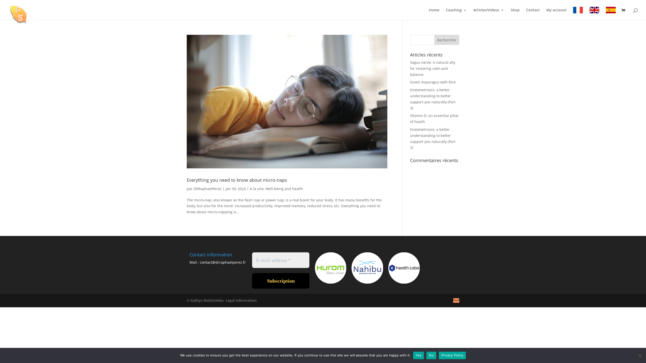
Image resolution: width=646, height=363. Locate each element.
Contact (533, 10)
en (594, 11)
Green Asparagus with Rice (433, 82)
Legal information (241, 300)
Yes (419, 355)
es (611, 11)
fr (578, 11)
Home (434, 10)
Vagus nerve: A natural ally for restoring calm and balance (432, 68)
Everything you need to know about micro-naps (237, 180)
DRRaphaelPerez (208, 188)
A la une (257, 188)
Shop (515, 10)
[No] (639, 355)
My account (556, 10)
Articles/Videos (486, 10)
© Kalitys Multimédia (205, 300)
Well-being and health (284, 188)
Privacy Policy (452, 355)
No (431, 355)
